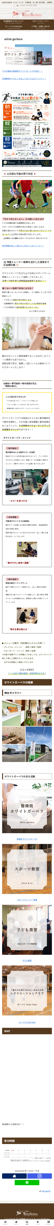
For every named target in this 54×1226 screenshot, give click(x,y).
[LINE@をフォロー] (27, 1182)
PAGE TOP (50, 1187)
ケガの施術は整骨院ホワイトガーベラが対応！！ (22, 71)
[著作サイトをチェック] (14, 1176)
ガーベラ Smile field (27, 1022)
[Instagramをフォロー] (39, 1176)
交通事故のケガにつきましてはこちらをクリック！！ (24, 78)
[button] (48, 685)
